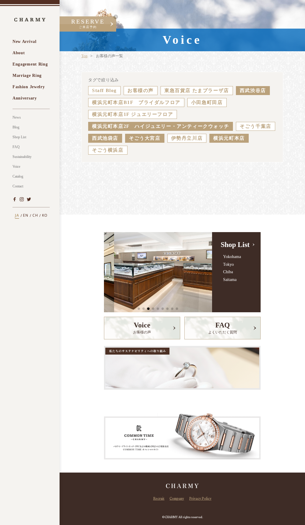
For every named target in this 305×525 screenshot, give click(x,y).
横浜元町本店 (229, 138)
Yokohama (232, 256)
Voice (16, 166)
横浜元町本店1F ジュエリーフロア (132, 114)
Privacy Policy (200, 499)
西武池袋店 (105, 138)
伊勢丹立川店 (187, 138)
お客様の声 (140, 90)
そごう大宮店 (145, 138)
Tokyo (228, 264)
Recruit (158, 499)
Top (84, 56)
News (17, 117)
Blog (16, 127)
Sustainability (22, 157)
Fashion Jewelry (29, 87)
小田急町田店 (207, 102)
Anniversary (25, 98)
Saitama (229, 279)
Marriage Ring (27, 75)
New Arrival (25, 41)
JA (17, 215)
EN (25, 215)
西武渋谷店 (253, 90)
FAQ (16, 147)
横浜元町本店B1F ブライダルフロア (136, 102)
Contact (18, 186)
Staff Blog (104, 90)
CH (35, 215)
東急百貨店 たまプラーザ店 (196, 90)
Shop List (19, 137)
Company (176, 499)
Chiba (228, 272)
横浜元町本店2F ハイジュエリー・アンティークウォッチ (160, 126)
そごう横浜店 (108, 150)
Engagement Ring (30, 64)
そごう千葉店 (255, 126)
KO (44, 215)
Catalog (18, 176)
